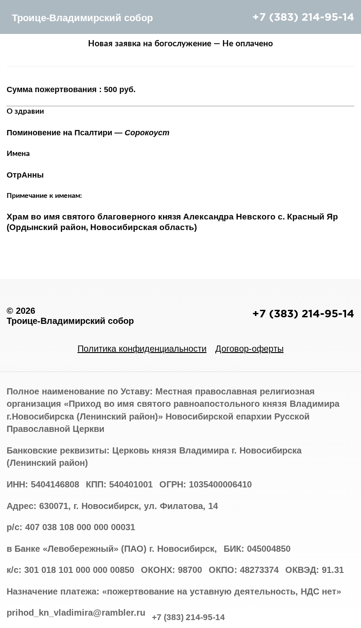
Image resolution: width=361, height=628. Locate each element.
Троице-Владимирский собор (82, 17)
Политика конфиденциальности (141, 348)
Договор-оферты (249, 348)
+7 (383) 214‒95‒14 (303, 17)
